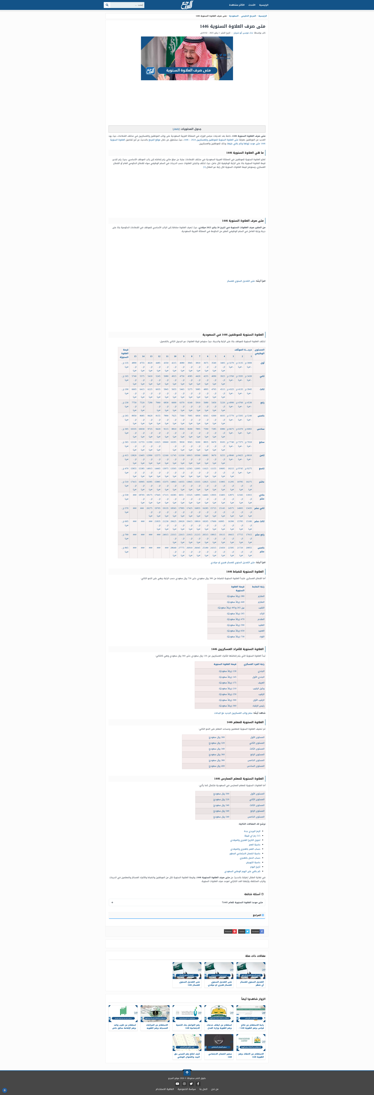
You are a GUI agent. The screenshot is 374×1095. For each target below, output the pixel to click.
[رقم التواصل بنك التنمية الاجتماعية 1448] (187, 1013)
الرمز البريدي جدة (252, 831)
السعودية (234, 16)
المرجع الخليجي (248, 16)
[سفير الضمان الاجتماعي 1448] (219, 1042)
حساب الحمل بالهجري (250, 858)
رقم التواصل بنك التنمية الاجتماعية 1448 (188, 1027)
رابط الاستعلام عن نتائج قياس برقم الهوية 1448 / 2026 (251, 1028)
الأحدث (251, 5)
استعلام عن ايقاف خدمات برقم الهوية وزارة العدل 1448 (219, 1028)
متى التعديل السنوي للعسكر (241, 281)
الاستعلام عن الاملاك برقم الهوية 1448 (251, 1055)
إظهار (176, 129)
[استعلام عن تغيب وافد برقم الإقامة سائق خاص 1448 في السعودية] (123, 1013)
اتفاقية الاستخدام (165, 1089)
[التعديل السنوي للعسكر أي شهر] (251, 970)
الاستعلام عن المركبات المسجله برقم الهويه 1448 (157, 1028)
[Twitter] (191, 1084)
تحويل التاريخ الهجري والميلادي (245, 840)
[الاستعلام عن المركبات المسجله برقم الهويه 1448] (155, 1013)
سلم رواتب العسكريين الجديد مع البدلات (232, 713)
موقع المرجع (154, 140)
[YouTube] (177, 1084)
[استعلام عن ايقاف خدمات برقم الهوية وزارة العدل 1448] (219, 1013)
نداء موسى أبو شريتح (243, 33)
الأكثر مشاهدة (237, 5)
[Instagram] (184, 1084)
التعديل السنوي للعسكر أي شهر (252, 983)
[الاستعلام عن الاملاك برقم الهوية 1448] (251, 1042)
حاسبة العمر (254, 845)
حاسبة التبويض (253, 862)
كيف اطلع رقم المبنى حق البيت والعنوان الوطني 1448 (187, 1057)
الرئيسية (263, 5)
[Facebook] (198, 1084)
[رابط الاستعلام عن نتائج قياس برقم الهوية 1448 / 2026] (251, 1013)
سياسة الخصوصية (187, 1089)
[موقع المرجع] (187, 5)
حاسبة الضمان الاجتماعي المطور (245, 853)
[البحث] (107, 5)
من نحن (214, 1089)
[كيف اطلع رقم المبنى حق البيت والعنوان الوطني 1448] (187, 1042)
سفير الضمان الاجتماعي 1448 (220, 1055)
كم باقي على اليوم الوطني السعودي (242, 871)
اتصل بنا (203, 1089)
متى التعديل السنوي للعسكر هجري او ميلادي (233, 562)
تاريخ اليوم (255, 867)
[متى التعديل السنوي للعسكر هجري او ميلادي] (219, 970)
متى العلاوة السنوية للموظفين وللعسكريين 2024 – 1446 (211, 140)
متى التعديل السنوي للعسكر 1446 (189, 983)
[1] (204, 167)
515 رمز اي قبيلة (252, 836)
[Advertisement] (187, 103)
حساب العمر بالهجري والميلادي (245, 849)
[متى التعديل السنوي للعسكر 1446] (187, 970)
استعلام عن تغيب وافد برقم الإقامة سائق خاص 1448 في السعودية (124, 1028)
